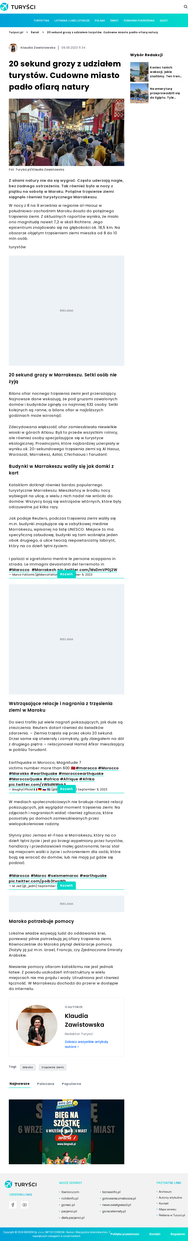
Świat (35, 32)
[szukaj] (186, 7)
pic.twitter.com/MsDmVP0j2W (87, 569)
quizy (164, 20)
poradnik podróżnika (139, 20)
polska (100, 20)
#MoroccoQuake (25, 779)
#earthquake (43, 773)
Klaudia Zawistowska (38, 48)
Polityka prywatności (125, 1234)
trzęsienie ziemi (53, 1067)
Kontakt (154, 1234)
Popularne (71, 1083)
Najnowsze (20, 1083)
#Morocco (108, 768)
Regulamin (178, 1234)
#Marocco (19, 569)
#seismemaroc (63, 875)
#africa (51, 779)
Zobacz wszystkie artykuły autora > (86, 1044)
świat (114, 20)
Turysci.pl (16, 32)
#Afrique (69, 779)
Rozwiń (66, 574)
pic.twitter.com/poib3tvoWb (37, 881)
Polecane (46, 1083)
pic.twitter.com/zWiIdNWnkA (37, 784)
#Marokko (19, 773)
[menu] (13, 1205)
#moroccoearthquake (81, 773)
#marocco (86, 768)
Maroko (28, 1067)
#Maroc (39, 875)
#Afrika (86, 779)
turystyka (41, 20)
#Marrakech (44, 569)
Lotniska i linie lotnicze (72, 20)
